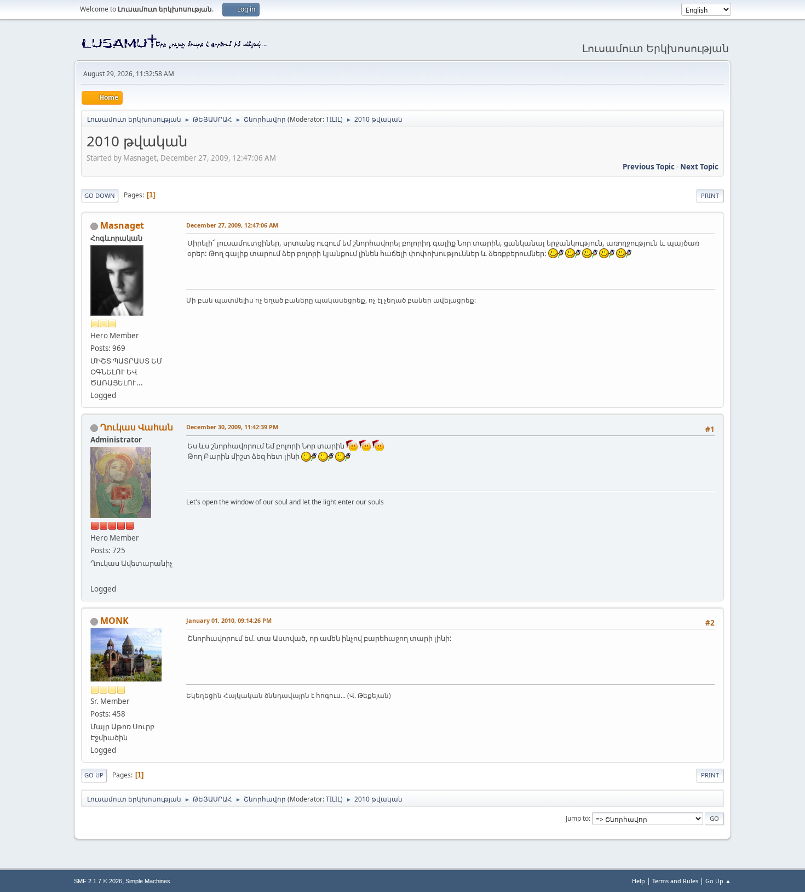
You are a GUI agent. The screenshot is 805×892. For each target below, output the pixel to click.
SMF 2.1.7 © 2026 (98, 881)
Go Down (99, 195)
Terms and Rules (675, 881)
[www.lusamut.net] (94, 576)
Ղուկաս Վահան (136, 427)
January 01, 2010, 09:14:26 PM (229, 620)
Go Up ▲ (718, 881)
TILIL (333, 119)
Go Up (94, 775)
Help (638, 881)
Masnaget (122, 225)
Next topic (699, 167)
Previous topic (649, 167)
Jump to (577, 818)
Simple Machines (147, 881)
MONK (114, 621)
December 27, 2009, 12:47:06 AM (232, 225)
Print (710, 195)
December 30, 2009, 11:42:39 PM (232, 427)
